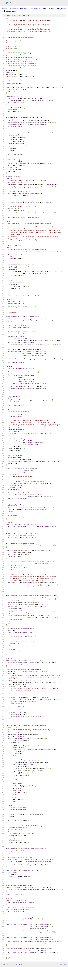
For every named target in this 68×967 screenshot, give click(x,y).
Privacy (15, 964)
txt (61, 964)
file (38, 15)
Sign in (64, 3)
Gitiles (10, 964)
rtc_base (61, 9)
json (64, 964)
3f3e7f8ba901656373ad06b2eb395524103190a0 (37, 9)
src (10, 9)
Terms (20, 964)
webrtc (4, 9)
